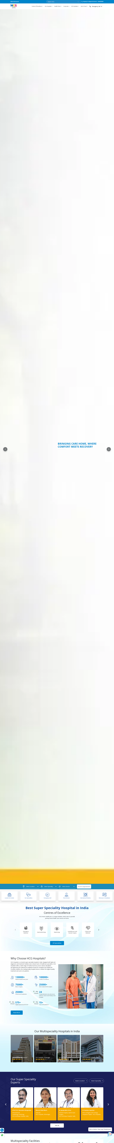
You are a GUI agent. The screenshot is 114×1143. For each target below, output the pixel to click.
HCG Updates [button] (74, 6)
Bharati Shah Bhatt (41, 1110)
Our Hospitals (48, 6)
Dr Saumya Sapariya (88, 1110)
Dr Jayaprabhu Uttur (65, 1110)
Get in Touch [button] (84, 6)
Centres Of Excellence (37, 6)
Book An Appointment (84, 886)
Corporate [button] (66, 6)
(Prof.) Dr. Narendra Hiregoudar (21, 1110)
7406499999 (93, 1)
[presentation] (5, 449)
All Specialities (57, 943)
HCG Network (15, 1)
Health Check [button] (57, 6)
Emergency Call (96, 6)
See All (57, 1125)
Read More (16, 1013)
